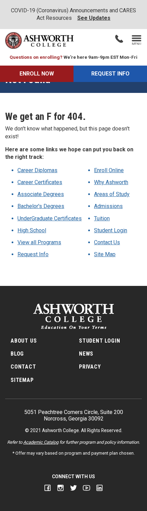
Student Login (110, 230)
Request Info (33, 254)
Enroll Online (109, 170)
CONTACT (23, 366)
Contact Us (107, 242)
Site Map (105, 254)
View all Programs (39, 242)
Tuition (102, 218)
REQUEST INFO (110, 73)
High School (31, 230)
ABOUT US (24, 340)
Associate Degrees (40, 194)
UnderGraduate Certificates (49, 218)
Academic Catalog (40, 442)
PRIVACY (90, 366)
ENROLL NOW (36, 73)
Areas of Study (112, 194)
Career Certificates (39, 182)
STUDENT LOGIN (99, 340)
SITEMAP (22, 380)
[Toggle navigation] (136, 40)
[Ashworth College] (39, 40)
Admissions (108, 206)
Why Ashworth (111, 182)
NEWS (86, 353)
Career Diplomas (37, 170)
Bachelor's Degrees (40, 206)
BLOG (17, 353)
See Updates (93, 18)
